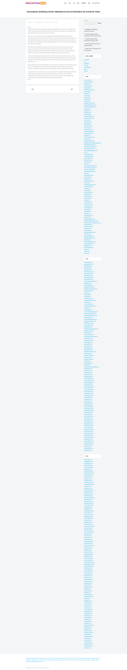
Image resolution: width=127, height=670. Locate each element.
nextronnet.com (87, 604)
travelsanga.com (88, 230)
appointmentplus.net (89, 236)
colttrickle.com (87, 84)
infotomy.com (87, 364)
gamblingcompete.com (89, 103)
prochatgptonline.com (89, 116)
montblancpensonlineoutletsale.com (92, 142)
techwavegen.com (88, 412)
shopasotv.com (87, 228)
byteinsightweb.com (88, 378)
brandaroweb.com (88, 645)
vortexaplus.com (88, 621)
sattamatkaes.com (88, 309)
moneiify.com (87, 302)
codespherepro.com (88, 425)
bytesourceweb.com (89, 429)
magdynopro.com (88, 397)
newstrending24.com (89, 243)
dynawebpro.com (88, 613)
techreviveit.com (88, 401)
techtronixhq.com (88, 459)
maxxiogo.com (87, 600)
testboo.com (87, 182)
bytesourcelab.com (88, 579)
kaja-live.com (87, 120)
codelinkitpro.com (88, 463)
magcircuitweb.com (88, 387)
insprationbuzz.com (88, 279)
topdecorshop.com (88, 226)
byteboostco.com (88, 522)
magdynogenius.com (89, 380)
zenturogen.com (88, 607)
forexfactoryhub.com (89, 118)
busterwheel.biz (88, 198)
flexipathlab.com (88, 617)
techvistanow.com (88, 507)
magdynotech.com (88, 571)
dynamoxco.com (88, 605)
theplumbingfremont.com (90, 241)
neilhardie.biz (87, 190)
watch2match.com (88, 215)
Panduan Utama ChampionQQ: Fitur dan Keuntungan (92, 49)
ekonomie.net (87, 234)
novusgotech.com (88, 602)
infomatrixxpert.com (88, 503)
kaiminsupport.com (88, 273)
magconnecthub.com (89, 562)
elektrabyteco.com (88, 524)
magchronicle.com (88, 372)
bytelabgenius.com (88, 393)
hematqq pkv (95, 658)
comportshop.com (88, 224)
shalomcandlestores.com (90, 306)
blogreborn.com (87, 110)
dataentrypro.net (88, 269)
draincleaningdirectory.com (90, 319)
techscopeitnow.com (89, 442)
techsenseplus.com (88, 408)
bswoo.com (86, 253)
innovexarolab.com (88, 422)
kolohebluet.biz (87, 194)
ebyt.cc (85, 152)
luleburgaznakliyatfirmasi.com (91, 328)
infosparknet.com (88, 581)
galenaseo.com (87, 217)
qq (84, 61)
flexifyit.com (87, 598)
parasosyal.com (88, 332)
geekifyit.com (87, 307)
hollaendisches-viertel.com (90, 167)
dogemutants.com (88, 344)
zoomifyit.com (87, 647)
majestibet (93, 659)
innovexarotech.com (89, 437)
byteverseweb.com (88, 560)
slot (51, 658)
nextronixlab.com (88, 590)
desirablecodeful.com (89, 355)
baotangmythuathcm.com (90, 321)
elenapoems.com (88, 338)
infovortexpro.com (88, 439)
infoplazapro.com (88, 399)
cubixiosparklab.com (89, 510)
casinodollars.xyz (88, 207)
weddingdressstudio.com (90, 184)
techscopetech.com (88, 541)
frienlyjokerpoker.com (89, 131)
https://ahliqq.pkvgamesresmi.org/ (36, 661)
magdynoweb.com (88, 543)
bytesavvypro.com (88, 414)
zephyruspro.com (88, 586)
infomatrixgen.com (88, 420)
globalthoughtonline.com (90, 300)
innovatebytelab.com (89, 484)
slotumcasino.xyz (88, 203)
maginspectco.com (88, 448)
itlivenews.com (87, 239)
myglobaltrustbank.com (89, 219)
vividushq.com (87, 619)
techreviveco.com (88, 547)
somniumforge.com (88, 325)
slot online (86, 59)
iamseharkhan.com (88, 285)
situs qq (86, 71)
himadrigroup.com (88, 125)
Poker (49, 22)
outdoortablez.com (88, 363)
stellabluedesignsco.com (90, 351)
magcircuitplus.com (88, 441)
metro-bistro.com (88, 177)
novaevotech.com (88, 512)
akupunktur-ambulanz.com (90, 146)
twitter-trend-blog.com (89, 141)
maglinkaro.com (88, 548)
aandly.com (86, 251)
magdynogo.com (88, 450)
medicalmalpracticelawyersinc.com (92, 222)
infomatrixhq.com (88, 509)
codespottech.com (88, 368)
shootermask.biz (88, 196)
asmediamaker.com (88, 298)
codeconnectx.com (88, 501)
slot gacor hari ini (35, 659)
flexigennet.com (88, 357)
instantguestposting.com (90, 232)
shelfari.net (86, 199)
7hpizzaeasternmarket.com (90, 165)
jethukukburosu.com (89, 323)
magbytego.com (88, 488)
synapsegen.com (88, 615)
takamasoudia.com (88, 347)
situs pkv (86, 65)
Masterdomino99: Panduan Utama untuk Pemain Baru (92, 44)
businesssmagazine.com (90, 104)
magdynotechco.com (89, 472)
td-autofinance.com (88, 129)
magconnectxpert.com (89, 526)
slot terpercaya (61, 658)
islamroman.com (88, 127)
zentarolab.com (87, 638)
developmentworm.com (89, 237)
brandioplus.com (88, 611)
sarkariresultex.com (88, 290)
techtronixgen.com (88, 383)
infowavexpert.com (88, 402)
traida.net (86, 173)
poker (85, 69)
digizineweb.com (88, 499)
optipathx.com (87, 588)
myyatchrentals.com (88, 304)
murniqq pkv (88, 658)
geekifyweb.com (88, 478)
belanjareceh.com (88, 275)
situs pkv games (35, 658)
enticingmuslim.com (88, 334)
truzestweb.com (87, 634)
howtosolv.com (87, 179)
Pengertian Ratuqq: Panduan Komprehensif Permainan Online (91, 39)
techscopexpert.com (89, 389)
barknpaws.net (87, 294)
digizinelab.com (88, 535)
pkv (80, 658)
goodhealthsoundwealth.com (91, 336)
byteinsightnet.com (88, 495)
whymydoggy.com (88, 262)
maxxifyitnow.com (88, 583)
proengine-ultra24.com (89, 169)
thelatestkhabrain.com (89, 287)
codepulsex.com (88, 539)
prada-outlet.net (87, 80)
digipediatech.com (88, 374)
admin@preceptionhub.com (39, 22)
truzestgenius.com (88, 528)
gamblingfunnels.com (89, 89)
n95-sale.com (87, 108)
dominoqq (86, 63)
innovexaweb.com (88, 609)
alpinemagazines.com (89, 137)
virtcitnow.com (87, 112)
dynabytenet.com (88, 550)
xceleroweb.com (88, 642)
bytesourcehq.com (88, 493)
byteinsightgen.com (88, 416)
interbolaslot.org (88, 266)
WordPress (46, 667)
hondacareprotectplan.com (90, 313)
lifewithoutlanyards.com (89, 171)
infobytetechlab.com (89, 423)
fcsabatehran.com (88, 342)
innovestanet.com (88, 594)
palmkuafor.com (88, 267)
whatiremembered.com (89, 148)
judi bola (70, 658)
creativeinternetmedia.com (90, 106)
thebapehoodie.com (88, 330)
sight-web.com (87, 123)
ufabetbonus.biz (88, 245)
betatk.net (86, 249)
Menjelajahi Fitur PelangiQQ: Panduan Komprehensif (90, 30)
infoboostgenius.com (89, 410)
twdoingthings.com (88, 349)
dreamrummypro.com (89, 271)
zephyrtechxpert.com (89, 531)
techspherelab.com (88, 554)
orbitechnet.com (88, 626)
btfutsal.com (87, 93)
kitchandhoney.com (88, 175)
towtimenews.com (88, 317)
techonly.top (87, 101)
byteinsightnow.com (88, 431)
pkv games (55, 22)
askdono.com (87, 99)
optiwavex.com (87, 628)
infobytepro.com (88, 486)
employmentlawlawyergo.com (91, 220)
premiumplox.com (88, 186)
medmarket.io (87, 361)
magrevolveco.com (88, 435)
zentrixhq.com (87, 592)
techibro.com (87, 135)
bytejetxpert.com (88, 446)
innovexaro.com (88, 577)
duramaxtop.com (88, 345)
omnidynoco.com (88, 630)
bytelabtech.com (88, 469)
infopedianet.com (88, 567)
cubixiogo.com (87, 623)
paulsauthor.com (88, 353)
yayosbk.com (87, 188)
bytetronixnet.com (88, 444)
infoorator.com (87, 161)
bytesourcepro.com (88, 552)
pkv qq (66, 658)
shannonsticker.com (88, 277)
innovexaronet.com (88, 505)
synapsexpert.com (88, 636)
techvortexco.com (88, 476)
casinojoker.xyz (87, 209)
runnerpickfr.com (88, 85)
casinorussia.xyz (88, 201)
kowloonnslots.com (88, 133)
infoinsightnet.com (88, 491)
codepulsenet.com (88, 569)
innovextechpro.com (89, 385)
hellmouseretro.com (88, 340)
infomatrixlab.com (88, 556)
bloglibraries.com (88, 326)
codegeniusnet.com (88, 490)
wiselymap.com (87, 114)
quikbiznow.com (88, 640)
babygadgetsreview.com (90, 144)
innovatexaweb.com (89, 470)
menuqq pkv (28, 658)
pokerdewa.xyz (87, 211)
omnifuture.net (87, 87)
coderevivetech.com (89, 433)
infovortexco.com (88, 533)
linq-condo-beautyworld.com (90, 150)
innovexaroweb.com (89, 545)
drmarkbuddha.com (88, 156)
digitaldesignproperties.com (90, 288)
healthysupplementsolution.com (91, 366)
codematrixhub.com (88, 406)
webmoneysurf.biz (88, 192)
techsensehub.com (88, 467)
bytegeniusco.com (88, 404)
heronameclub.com (88, 359)
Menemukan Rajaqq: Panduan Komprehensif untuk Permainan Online (92, 35)
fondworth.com (87, 283)
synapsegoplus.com (89, 566)
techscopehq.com (88, 573)
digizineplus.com (88, 575)
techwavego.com (88, 537)
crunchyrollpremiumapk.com (90, 311)
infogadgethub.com (88, 461)
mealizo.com (87, 292)
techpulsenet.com (88, 529)
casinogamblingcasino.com (90, 315)
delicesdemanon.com (89, 180)
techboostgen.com (88, 465)
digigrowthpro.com (88, 82)
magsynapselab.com (89, 382)
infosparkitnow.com (88, 474)
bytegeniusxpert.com (89, 482)
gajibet (27, 661)
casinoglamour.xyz (88, 205)
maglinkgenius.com (88, 516)
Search (86, 20)
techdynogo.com (88, 370)
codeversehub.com (88, 558)
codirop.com (87, 95)
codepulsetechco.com (89, 497)
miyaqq (97, 659)
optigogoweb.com (88, 644)
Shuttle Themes (35, 667)
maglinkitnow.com (88, 376)
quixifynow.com (87, 585)
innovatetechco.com (89, 395)
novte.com (86, 163)
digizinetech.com (88, 418)
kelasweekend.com (88, 247)
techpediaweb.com (88, 391)
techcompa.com (88, 122)
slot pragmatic (87, 67)
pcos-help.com (87, 91)
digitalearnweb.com (88, 264)
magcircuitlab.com (88, 518)
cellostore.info (87, 296)
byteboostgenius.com (89, 564)
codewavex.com (88, 520)
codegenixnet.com (88, 427)
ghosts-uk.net (87, 97)
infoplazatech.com (88, 480)
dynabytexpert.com (88, 596)
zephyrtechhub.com (88, 632)
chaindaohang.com (88, 154)
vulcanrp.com (87, 139)
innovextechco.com (88, 514)
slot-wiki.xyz (87, 213)
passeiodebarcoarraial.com (90, 281)
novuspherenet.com (88, 625)
